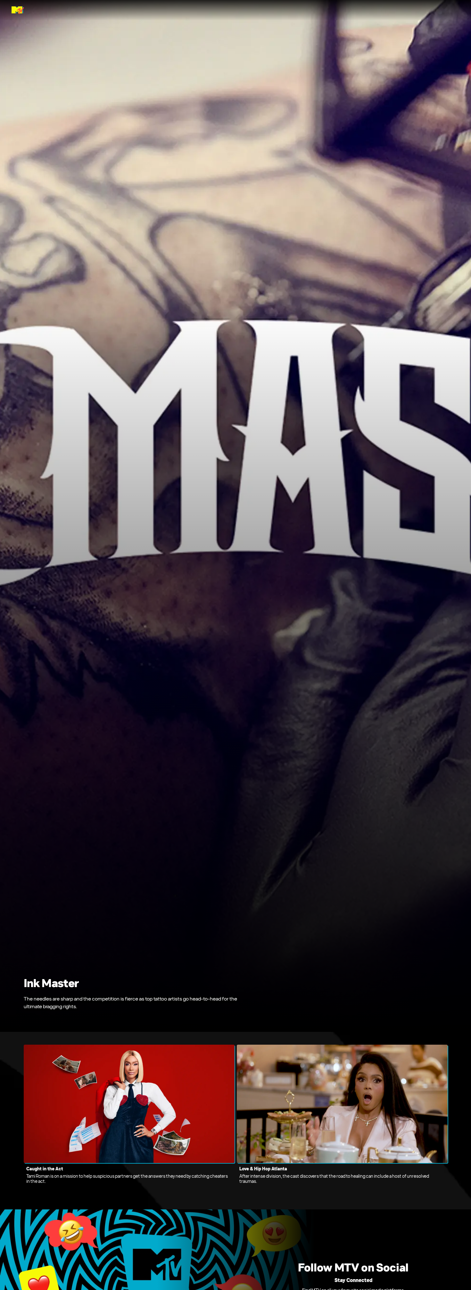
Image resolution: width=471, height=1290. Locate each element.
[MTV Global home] (18, 10)
